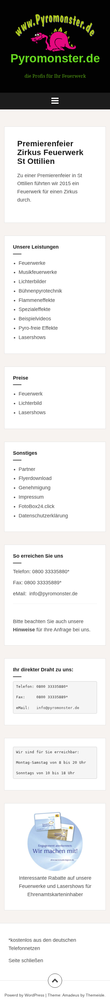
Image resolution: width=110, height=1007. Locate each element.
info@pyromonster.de (53, 593)
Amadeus (70, 995)
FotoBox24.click (36, 506)
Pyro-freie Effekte (38, 328)
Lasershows (32, 337)
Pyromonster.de (55, 58)
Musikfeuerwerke (38, 272)
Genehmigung (34, 487)
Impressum (31, 497)
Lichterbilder (32, 281)
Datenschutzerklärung (43, 516)
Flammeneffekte (37, 300)
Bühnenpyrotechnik (40, 291)
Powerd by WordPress (24, 995)
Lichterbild (30, 403)
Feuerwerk (31, 394)
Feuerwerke (32, 263)
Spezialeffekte (34, 309)
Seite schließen (25, 960)
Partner (27, 469)
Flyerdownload (35, 478)
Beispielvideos (35, 318)
